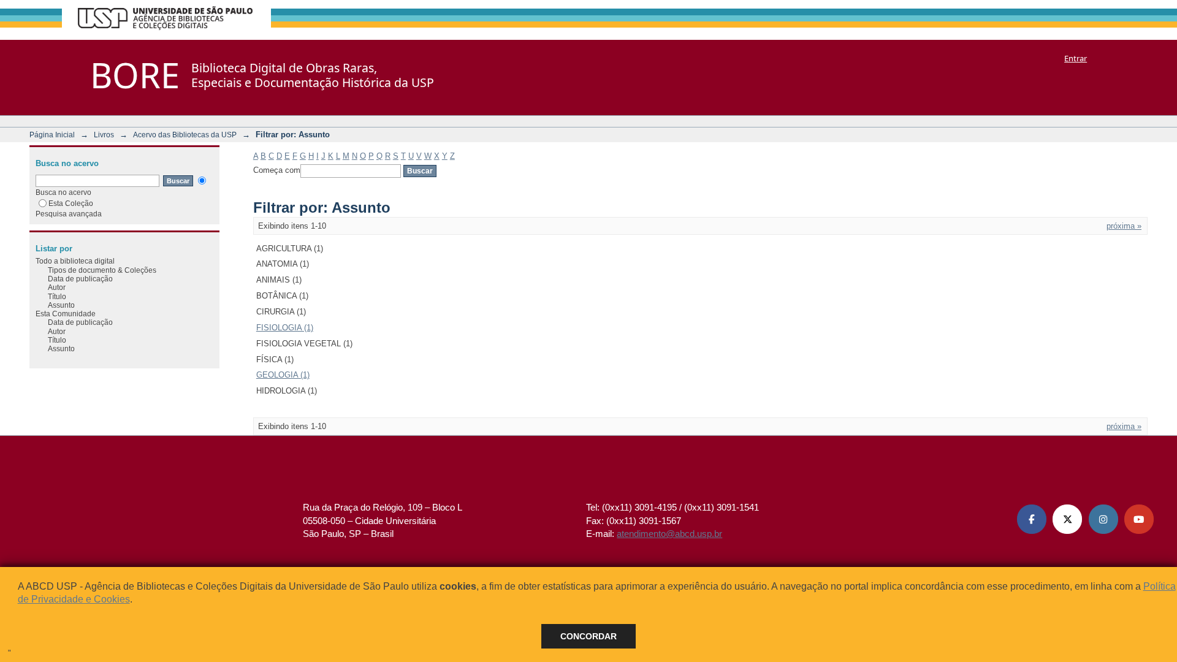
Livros (104, 135)
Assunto (61, 305)
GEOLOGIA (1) (283, 374)
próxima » (1124, 225)
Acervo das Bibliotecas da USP (185, 135)
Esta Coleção (70, 203)
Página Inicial (52, 135)
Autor (57, 287)
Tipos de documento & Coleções (102, 270)
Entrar (1075, 58)
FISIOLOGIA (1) (284, 327)
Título (57, 296)
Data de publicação (80, 279)
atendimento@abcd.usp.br (669, 533)
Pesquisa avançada (69, 214)
